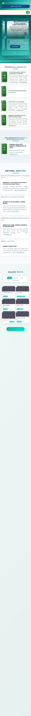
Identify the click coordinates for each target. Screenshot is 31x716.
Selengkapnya (23, 82)
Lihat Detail (11, 46)
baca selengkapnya (20, 190)
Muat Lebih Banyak (16, 329)
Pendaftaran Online (16, 6)
